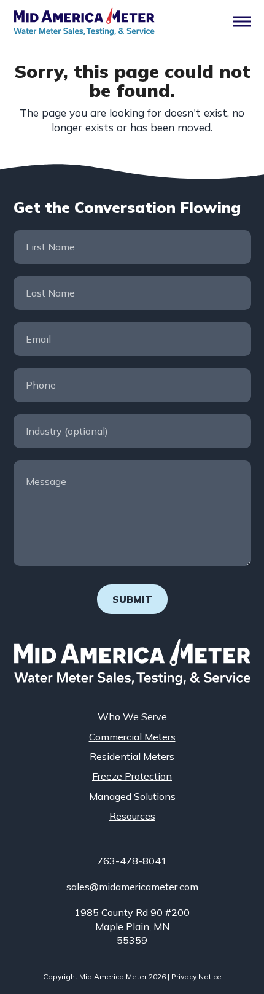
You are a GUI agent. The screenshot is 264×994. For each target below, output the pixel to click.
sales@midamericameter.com (132, 886)
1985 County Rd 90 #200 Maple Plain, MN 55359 (132, 926)
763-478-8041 (132, 861)
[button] (242, 22)
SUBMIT (132, 599)
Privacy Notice (196, 976)
